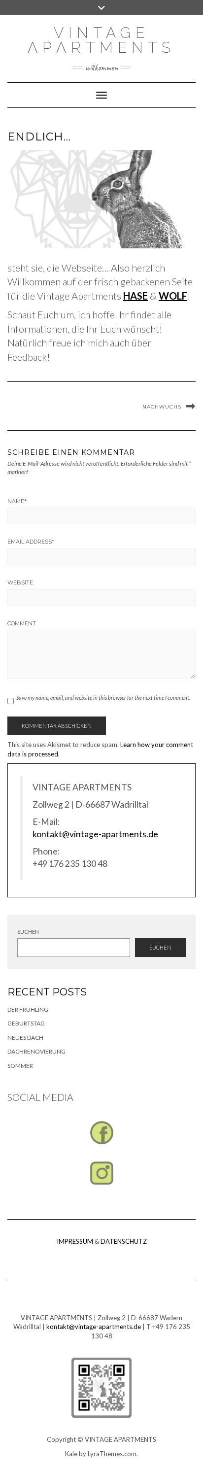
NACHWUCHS (161, 407)
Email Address (30, 541)
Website (20, 582)
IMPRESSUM (75, 1241)
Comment (21, 623)
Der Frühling (27, 1009)
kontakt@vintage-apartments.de (95, 834)
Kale (71, 1454)
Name (17, 501)
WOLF (173, 296)
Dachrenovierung (36, 1051)
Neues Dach (25, 1037)
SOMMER (20, 1065)
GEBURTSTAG (26, 1023)
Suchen (28, 931)
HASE (135, 296)
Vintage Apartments (101, 40)
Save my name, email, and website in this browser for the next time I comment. (103, 697)
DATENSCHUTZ (124, 1241)
